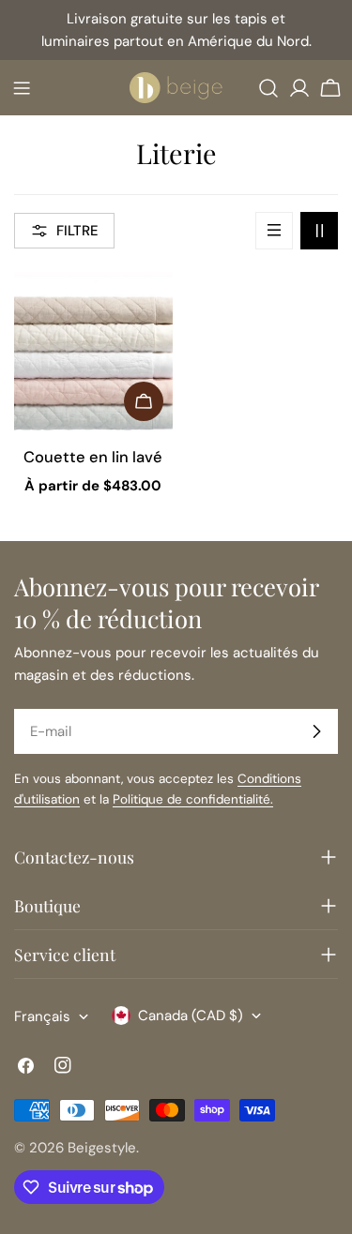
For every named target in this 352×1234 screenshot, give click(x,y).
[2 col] (319, 230)
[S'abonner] (316, 731)
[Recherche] (268, 88)
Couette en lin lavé (92, 457)
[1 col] (274, 230)
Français (42, 1016)
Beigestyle (102, 1147)
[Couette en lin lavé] (93, 351)
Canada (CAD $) (190, 1015)
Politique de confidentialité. (193, 799)
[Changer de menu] (21, 88)
